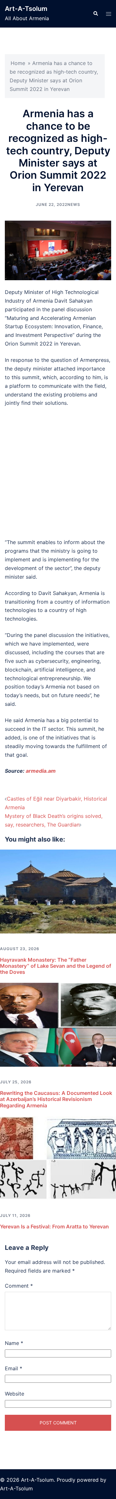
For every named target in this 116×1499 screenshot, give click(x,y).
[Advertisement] (58, 472)
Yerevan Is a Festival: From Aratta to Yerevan (54, 1226)
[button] (95, 13)
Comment (19, 1286)
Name (14, 1343)
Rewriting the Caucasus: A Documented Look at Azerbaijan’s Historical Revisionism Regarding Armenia (56, 1099)
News (73, 204)
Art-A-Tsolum (26, 8)
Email (13, 1368)
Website (14, 1393)
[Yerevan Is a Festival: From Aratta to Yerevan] (58, 1157)
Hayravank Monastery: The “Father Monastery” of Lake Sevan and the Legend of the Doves (55, 966)
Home (18, 63)
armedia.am (41, 771)
